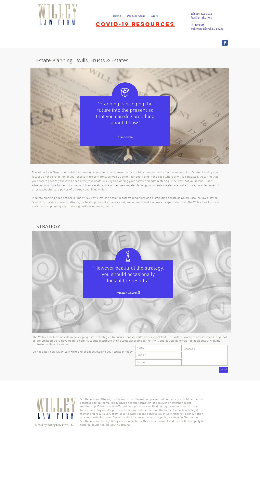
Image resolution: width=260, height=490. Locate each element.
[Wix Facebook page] (225, 43)
